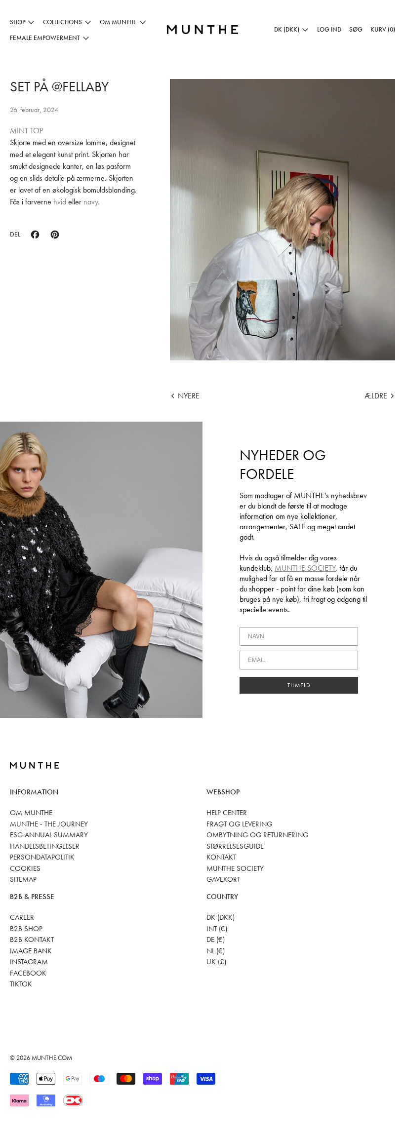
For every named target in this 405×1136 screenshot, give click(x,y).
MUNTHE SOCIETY (305, 568)
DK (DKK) (220, 917)
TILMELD (299, 685)
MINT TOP (26, 130)
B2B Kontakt (32, 939)
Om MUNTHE (31, 813)
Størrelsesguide (235, 846)
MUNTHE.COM (52, 1058)
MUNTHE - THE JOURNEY (49, 824)
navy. (91, 201)
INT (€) (216, 929)
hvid (58, 201)
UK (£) (216, 962)
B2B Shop (26, 929)
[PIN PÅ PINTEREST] (55, 234)
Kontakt (221, 857)
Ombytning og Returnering (257, 835)
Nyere (189, 396)
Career (22, 917)
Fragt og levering (239, 824)
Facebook (28, 973)
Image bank (31, 951)
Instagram (29, 962)
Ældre (375, 396)
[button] (356, 30)
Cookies (25, 868)
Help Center (226, 813)
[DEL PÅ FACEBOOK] (35, 234)
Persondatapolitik (42, 857)
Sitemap (23, 879)
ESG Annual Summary (49, 835)
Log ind (329, 29)
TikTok (21, 984)
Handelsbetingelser (45, 846)
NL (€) (215, 951)
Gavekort (223, 879)
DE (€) (215, 939)
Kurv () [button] (382, 29)
